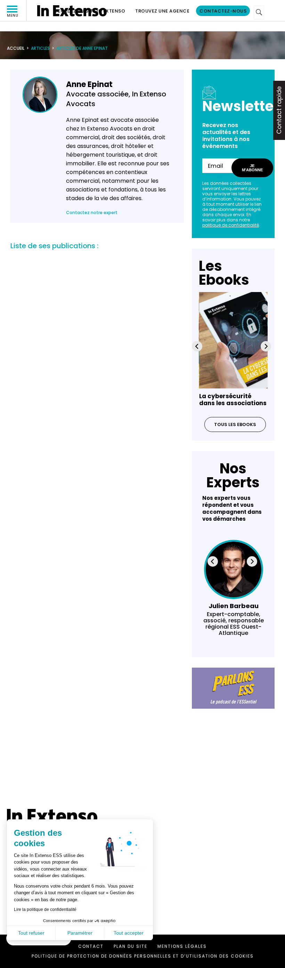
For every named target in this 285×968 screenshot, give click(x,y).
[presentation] (197, 346)
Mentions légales (182, 946)
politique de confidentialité (230, 225)
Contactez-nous (223, 11)
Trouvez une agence (162, 11)
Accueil (15, 48)
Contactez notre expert (91, 212)
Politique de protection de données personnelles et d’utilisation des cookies (143, 956)
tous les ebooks (235, 424)
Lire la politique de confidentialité (45, 909)
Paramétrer (79, 933)
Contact (91, 946)
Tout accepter (129, 933)
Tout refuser (31, 933)
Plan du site (130, 946)
